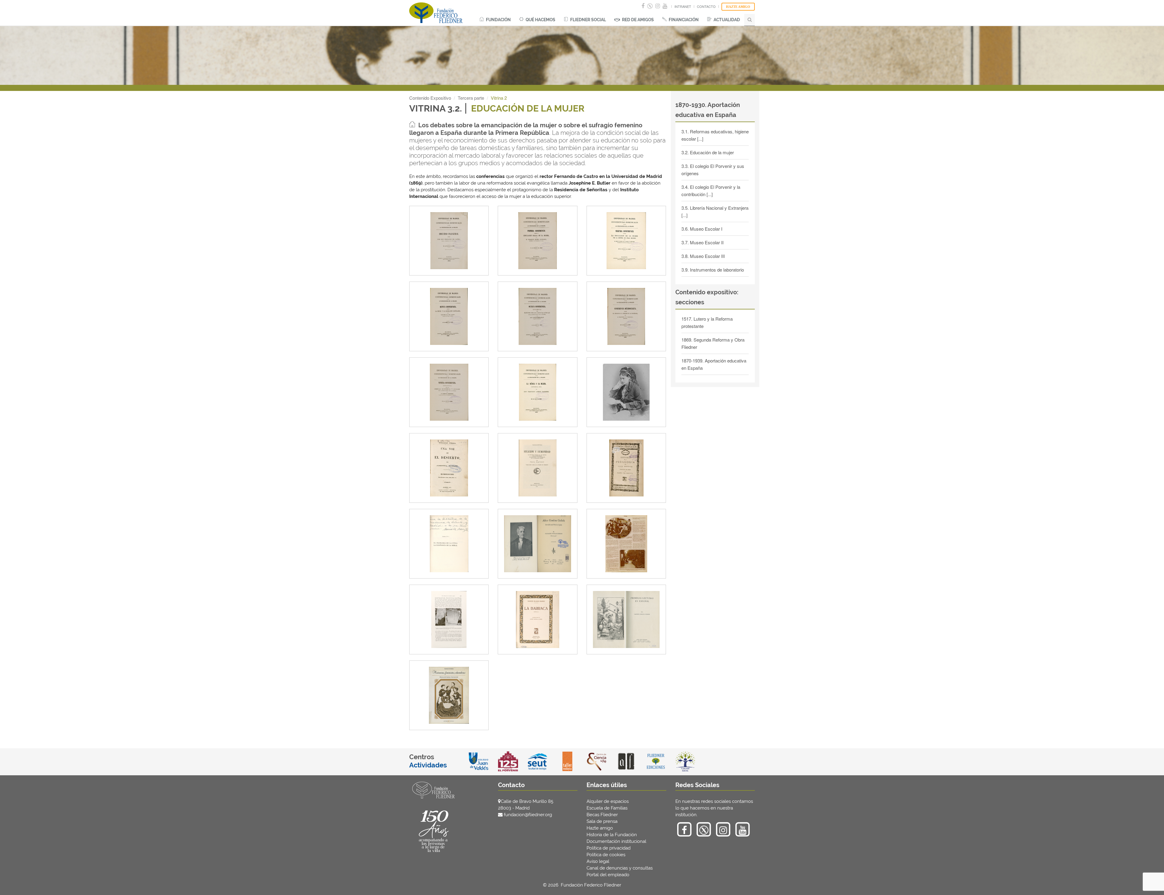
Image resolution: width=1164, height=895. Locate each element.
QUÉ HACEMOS (540, 19)
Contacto (706, 6)
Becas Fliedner (602, 814)
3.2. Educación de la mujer (707, 152)
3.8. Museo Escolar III (703, 256)
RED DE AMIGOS (637, 19)
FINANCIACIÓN (683, 19)
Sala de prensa (602, 821)
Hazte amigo (600, 828)
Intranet (682, 6)
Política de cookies (606, 854)
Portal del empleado (608, 874)
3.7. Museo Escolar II (702, 242)
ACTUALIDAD (726, 19)
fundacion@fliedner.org (528, 814)
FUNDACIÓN (498, 19)
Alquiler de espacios (608, 801)
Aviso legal (598, 861)
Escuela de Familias (607, 808)
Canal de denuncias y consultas (620, 868)
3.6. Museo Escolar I (701, 228)
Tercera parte (471, 98)
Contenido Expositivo (430, 98)
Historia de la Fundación (612, 834)
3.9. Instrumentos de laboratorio (712, 269)
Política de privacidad (608, 848)
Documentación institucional (616, 841)
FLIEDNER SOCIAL (587, 19)
